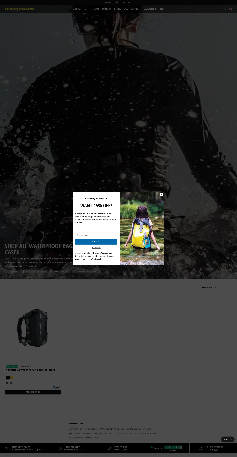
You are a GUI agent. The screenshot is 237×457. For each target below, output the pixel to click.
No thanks (96, 248)
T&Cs (94, 259)
